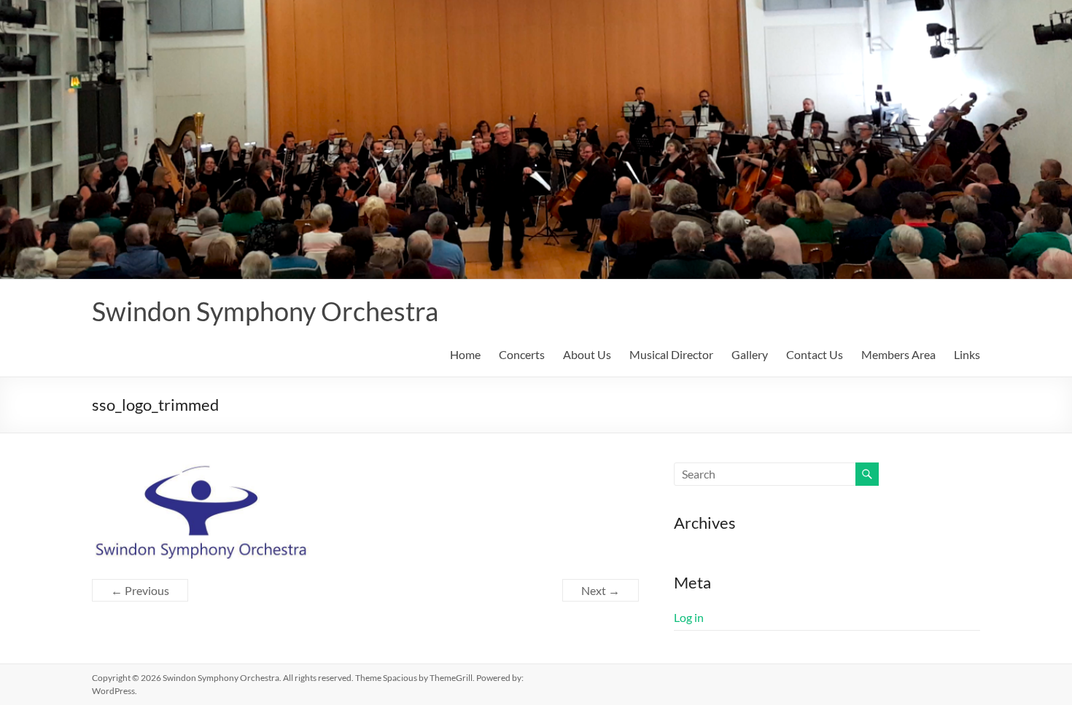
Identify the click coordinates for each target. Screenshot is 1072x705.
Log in (689, 617)
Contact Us (814, 354)
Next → (600, 590)
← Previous (140, 590)
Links (967, 354)
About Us (587, 354)
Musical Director (671, 354)
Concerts (522, 354)
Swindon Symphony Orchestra (265, 311)
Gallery (749, 354)
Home (465, 354)
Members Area (898, 354)
